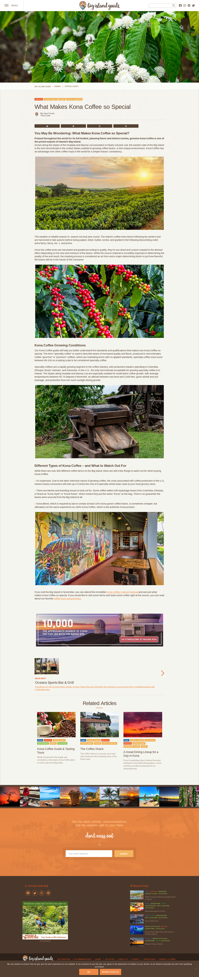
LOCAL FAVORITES (74, 99)
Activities (110, 959)
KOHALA (148, 938)
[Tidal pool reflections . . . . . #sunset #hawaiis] (129, 797)
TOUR (163, 903)
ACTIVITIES (62, 743)
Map (36, 5)
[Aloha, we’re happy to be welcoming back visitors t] (70, 797)
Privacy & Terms (167, 959)
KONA (40, 740)
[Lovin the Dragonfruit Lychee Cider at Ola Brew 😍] (30, 797)
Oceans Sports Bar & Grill (54, 682)
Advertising (149, 959)
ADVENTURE (155, 903)
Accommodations (82, 959)
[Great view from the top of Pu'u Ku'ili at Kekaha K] (50, 797)
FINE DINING (150, 740)
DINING (62, 99)
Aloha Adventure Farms (155, 911)
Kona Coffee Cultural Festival (122, 592)
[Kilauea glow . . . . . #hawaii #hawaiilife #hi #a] (10, 797)
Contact (135, 959)
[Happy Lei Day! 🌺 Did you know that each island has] (189, 797)
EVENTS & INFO (151, 893)
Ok (88, 972)
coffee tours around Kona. (67, 598)
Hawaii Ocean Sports (154, 944)
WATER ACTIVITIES (152, 926)
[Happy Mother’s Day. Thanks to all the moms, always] (169, 797)
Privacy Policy (110, 972)
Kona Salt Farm (151, 921)
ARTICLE (38, 99)
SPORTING (162, 891)
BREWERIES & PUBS (131, 746)
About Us (123, 959)
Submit (124, 854)
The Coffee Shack (92, 749)
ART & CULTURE (163, 905)
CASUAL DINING (94, 740)
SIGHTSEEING (43, 743)
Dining (98, 959)
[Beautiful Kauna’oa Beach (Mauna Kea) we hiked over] (149, 797)
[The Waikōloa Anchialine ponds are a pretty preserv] (109, 797)
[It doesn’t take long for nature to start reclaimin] (90, 797)
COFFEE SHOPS (50, 99)
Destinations (63, 959)
